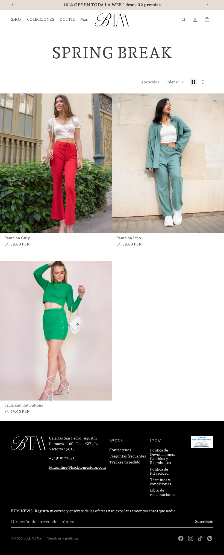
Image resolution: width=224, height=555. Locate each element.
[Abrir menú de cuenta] (195, 20)
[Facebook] (181, 538)
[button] (174, 82)
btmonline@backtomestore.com (77, 467)
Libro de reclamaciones (162, 492)
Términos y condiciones (160, 482)
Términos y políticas (62, 538)
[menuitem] (84, 19)
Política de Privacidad (159, 471)
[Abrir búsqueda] (184, 20)
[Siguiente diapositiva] (104, 163)
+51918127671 (62, 458)
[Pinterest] (210, 538)
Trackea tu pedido (124, 462)
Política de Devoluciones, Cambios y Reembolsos (162, 456)
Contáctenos (120, 450)
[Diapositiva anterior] (8, 163)
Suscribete (204, 521)
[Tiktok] (200, 538)
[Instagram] (190, 538)
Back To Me (32, 538)
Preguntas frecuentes (127, 456)
